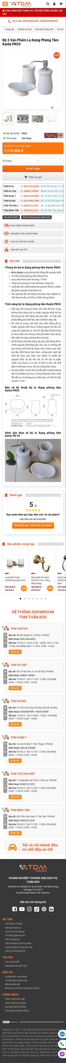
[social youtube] (22, 909)
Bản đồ (15, 652)
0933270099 (42, 711)
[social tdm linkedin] (51, 909)
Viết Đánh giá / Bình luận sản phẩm (33, 525)
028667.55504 (31, 191)
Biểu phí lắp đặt (12, 984)
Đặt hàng (34, 168)
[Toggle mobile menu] (5, 4)
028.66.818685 (31, 196)
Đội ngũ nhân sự (13, 927)
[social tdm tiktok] (36, 909)
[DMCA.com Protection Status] (10, 1021)
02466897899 (27, 711)
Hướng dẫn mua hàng (16, 976)
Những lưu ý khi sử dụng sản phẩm (22, 988)
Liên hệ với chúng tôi (15, 951)
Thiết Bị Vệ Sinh (24, 29)
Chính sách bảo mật (15, 999)
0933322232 (31, 21)
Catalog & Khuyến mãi (16, 965)
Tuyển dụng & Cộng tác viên (18, 947)
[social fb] (14, 909)
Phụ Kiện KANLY (11, 217)
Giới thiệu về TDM (13, 923)
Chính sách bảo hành (15, 1003)
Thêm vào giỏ (35, 177)
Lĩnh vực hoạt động (14, 931)
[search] (47, 4)
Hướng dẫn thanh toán (16, 980)
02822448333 (49, 21)
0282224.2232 (31, 210)
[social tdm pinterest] (44, 909)
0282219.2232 (31, 205)
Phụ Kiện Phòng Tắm (44, 29)
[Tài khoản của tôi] (54, 4)
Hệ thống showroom (15, 935)
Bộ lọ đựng (16, 272)
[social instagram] (29, 909)
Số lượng (7, 161)
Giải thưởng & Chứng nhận (18, 943)
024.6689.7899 (31, 200)
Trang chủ (9, 29)
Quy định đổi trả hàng (15, 1006)
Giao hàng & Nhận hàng (17, 1010)
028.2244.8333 (31, 186)
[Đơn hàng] (61, 4)
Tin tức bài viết (12, 961)
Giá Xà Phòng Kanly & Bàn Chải (36, 217)
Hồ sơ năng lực (12, 939)
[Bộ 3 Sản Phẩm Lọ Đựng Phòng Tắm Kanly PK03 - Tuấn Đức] (32, 80)
